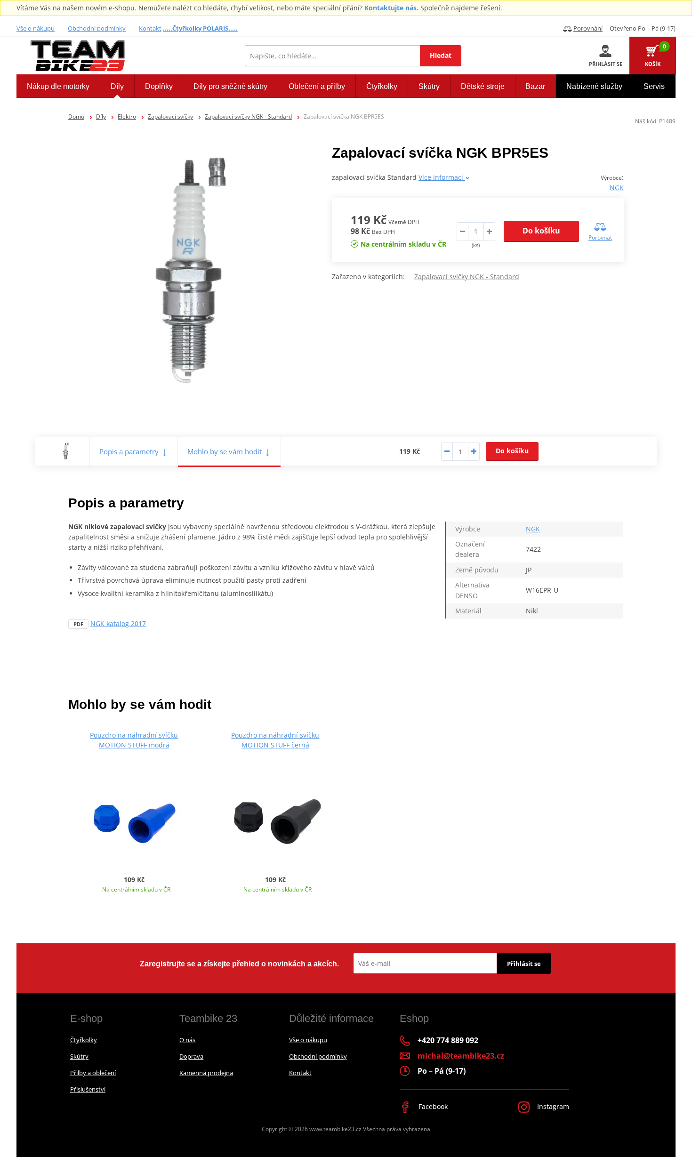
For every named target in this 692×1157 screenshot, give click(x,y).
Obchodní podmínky (97, 28)
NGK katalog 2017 (118, 623)
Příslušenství (87, 1089)
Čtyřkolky (83, 1040)
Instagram (552, 1106)
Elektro (127, 116)
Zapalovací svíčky (170, 116)
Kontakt (150, 28)
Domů (76, 116)
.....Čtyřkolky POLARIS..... (200, 28)
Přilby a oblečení (93, 1073)
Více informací (441, 177)
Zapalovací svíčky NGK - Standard (248, 116)
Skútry (79, 1056)
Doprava (191, 1056)
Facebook (432, 1106)
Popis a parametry (129, 451)
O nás (187, 1040)
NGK (617, 187)
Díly (101, 116)
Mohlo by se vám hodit (224, 451)
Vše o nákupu (35, 28)
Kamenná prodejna (206, 1073)
